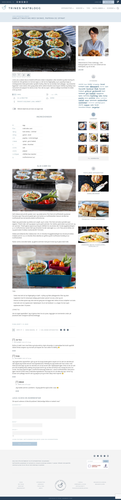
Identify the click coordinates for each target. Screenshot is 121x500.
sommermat (91, 102)
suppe (87, 105)
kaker (92, 93)
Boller (90, 84)
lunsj (105, 96)
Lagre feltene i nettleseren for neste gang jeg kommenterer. (35, 439)
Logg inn (98, 2)
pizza (86, 98)
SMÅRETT (38, 101)
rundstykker (104, 98)
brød (103, 84)
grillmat (88, 91)
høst (103, 91)
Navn (14, 421)
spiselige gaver (100, 102)
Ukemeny (41, 484)
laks (100, 96)
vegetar (96, 107)
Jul (87, 93)
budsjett (82, 86)
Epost (15, 429)
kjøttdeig (86, 96)
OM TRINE (21, 484)
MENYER (79, 8)
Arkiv (41, 488)
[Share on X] (64, 330)
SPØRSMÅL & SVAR (80, 484)
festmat (90, 89)
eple (106, 86)
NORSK (52, 98)
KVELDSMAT (27, 101)
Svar (14, 350)
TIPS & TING (40, 486)
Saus (87, 100)
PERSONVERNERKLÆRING (80, 488)
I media (80, 482)
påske (98, 98)
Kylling (94, 96)
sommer (83, 103)
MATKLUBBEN (98, 8)
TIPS (88, 8)
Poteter (92, 98)
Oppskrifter (66, 8)
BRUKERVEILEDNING (100, 482)
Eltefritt (102, 86)
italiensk (82, 93)
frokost (81, 91)
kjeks (81, 96)
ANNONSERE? (21, 488)
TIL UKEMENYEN (93, 158)
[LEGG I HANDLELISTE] (23, 75)
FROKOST (27, 16)
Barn (85, 84)
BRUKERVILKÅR (100, 484)
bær (87, 87)
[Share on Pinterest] (68, 330)
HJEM (21, 482)
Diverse (110, 8)
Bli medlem (108, 2)
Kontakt (21, 486)
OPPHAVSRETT (80, 486)
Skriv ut (19, 329)
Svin (92, 105)
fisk (96, 89)
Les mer (80, 69)
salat (81, 100)
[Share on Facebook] (61, 330)
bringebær (96, 84)
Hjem (14, 16)
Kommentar (17, 404)
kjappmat (100, 93)
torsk (97, 105)
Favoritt (82, 89)
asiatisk (81, 84)
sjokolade (93, 100)
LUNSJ (33, 101)
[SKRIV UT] (28, 75)
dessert (94, 86)
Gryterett (96, 91)
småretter (102, 100)
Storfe (81, 105)
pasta (81, 98)
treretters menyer (85, 107)
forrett (102, 89)
